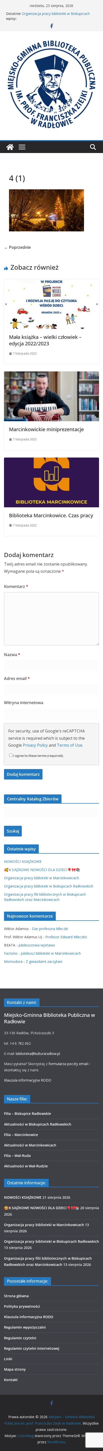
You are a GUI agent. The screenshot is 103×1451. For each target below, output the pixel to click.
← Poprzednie (17, 247)
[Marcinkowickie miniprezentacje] (51, 375)
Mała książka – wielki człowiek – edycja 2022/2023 (45, 340)
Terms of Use (69, 745)
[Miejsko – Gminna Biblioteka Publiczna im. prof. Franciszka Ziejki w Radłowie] (10, 147)
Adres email (17, 678)
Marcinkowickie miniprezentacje (46, 429)
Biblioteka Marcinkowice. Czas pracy (51, 515)
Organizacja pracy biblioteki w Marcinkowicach (41, 878)
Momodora (13, 961)
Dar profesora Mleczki (50, 928)
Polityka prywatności (22, 1306)
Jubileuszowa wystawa (36, 945)
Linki (8, 1358)
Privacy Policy (35, 745)
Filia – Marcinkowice (21, 1134)
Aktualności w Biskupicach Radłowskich (37, 1124)
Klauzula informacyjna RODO (27, 1080)
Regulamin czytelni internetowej (31, 1348)
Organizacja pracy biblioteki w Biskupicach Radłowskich (48, 886)
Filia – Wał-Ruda (17, 1155)
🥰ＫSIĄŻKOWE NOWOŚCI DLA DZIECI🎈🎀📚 (42, 869)
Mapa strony (15, 1369)
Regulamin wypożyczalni (25, 1327)
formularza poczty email (68, 1063)
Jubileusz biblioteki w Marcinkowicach (51, 953)
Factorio (11, 953)
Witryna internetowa (23, 702)
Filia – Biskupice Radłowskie (27, 1113)
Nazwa (12, 654)
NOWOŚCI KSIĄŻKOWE (23, 861)
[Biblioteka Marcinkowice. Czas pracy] (51, 461)
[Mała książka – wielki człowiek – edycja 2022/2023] (51, 282)
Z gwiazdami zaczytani (44, 961)
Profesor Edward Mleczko (66, 936)
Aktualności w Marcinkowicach (30, 1145)
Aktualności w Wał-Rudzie (26, 1166)
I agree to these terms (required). (38, 755)
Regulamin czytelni (20, 1338)
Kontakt (11, 1379)
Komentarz (16, 586)
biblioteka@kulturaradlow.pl (38, 1053)
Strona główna (16, 1296)
